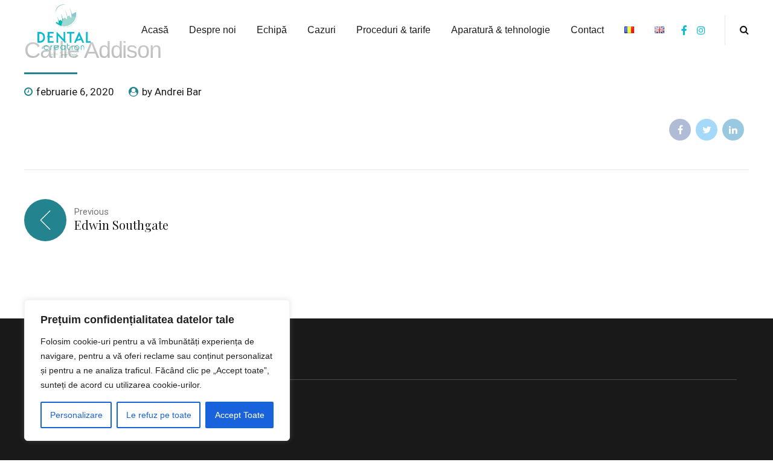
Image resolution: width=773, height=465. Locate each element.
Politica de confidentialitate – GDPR (113, 395)
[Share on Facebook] (680, 130)
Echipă (272, 30)
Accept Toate (240, 415)
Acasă (154, 30)
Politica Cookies (71, 364)
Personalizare (76, 415)
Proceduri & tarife (393, 30)
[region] (157, 370)
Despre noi (212, 30)
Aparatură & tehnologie (500, 30)
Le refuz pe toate (158, 415)
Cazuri (321, 30)
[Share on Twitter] (706, 130)
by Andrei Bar (172, 92)
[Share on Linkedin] (733, 130)
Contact (587, 30)
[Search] (744, 29)
